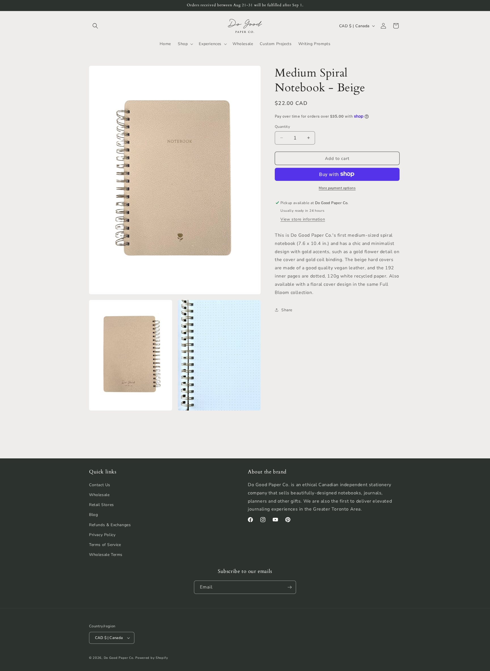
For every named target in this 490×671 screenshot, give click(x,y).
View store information (302, 219)
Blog (93, 514)
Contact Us (99, 485)
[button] (95, 26)
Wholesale (99, 495)
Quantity (282, 126)
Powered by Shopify (151, 658)
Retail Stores (101, 504)
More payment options (337, 187)
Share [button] (286, 309)
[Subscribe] (289, 587)
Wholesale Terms (105, 554)
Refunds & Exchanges (110, 525)
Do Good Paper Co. (119, 658)
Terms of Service (105, 544)
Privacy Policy (102, 534)
